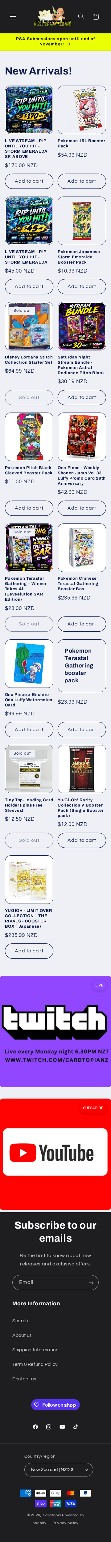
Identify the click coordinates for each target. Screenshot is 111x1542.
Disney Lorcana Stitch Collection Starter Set (29, 360)
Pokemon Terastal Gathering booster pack (78, 666)
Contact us (24, 1379)
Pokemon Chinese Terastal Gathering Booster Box (78, 583)
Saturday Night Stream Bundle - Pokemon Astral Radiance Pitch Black (81, 365)
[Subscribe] (91, 1282)
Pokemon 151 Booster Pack (81, 143)
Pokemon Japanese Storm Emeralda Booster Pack (79, 257)
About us (22, 1335)
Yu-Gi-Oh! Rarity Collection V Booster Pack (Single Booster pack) (81, 808)
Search (20, 1321)
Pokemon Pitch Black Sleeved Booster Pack (29, 470)
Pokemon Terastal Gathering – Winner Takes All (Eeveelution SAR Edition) (26, 589)
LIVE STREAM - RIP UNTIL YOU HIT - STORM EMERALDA (26, 257)
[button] (13, 17)
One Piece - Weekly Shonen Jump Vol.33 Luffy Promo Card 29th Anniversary (82, 475)
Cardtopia (52, 1515)
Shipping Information (35, 1350)
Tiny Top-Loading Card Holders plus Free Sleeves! (29, 805)
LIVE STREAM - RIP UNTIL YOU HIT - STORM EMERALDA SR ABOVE (26, 148)
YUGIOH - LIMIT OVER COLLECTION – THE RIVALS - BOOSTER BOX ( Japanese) (28, 918)
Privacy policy (65, 1523)
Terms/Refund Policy (35, 1364)
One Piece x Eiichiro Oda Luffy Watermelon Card (28, 699)
